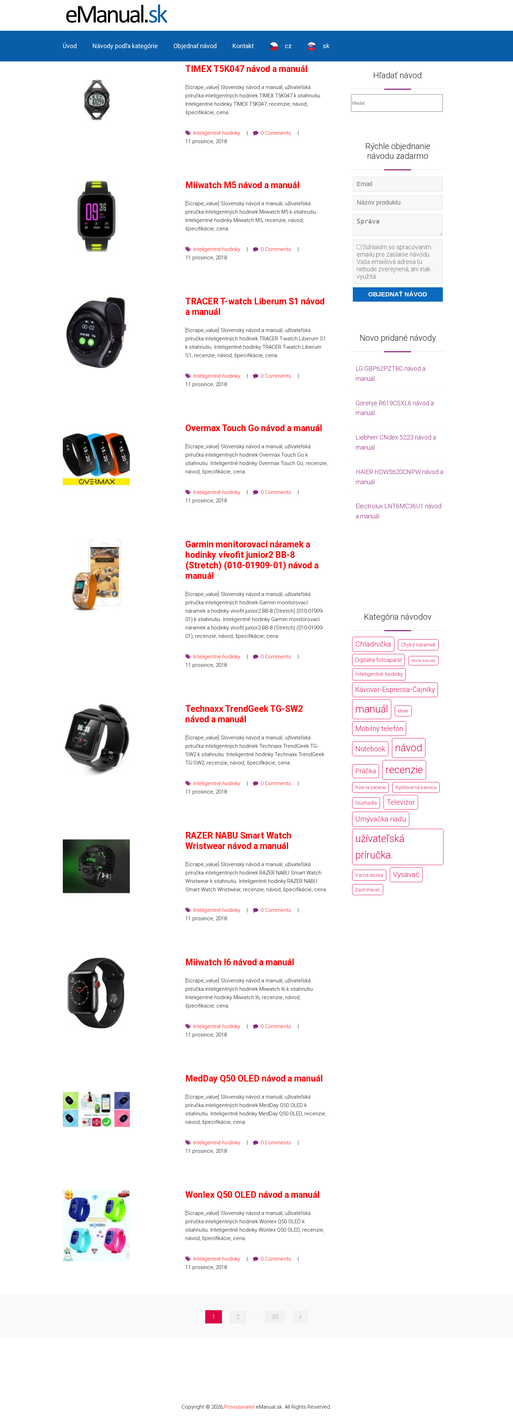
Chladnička (373, 644)
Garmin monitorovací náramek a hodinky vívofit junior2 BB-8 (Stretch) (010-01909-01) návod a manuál (252, 560)
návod (408, 748)
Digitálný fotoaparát (378, 660)
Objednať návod (195, 46)
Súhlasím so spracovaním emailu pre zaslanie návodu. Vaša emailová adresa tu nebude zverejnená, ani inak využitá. (394, 261)
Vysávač (406, 874)
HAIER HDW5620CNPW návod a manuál (399, 477)
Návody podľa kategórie (125, 46)
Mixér (403, 711)
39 (275, 1316)
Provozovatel (239, 1407)
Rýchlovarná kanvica (416, 787)
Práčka (365, 771)
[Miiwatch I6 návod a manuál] (96, 993)
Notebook (370, 749)
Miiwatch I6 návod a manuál (239, 962)
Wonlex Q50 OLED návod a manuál (252, 1195)
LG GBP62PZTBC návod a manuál (390, 373)
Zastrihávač (367, 889)
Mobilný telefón (379, 728)
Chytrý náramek (418, 645)
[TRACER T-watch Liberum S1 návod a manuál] (96, 332)
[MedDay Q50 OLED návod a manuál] (96, 1109)
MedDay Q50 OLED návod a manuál (254, 1078)
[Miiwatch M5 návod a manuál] (96, 216)
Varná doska (369, 875)
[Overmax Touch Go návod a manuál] (96, 459)
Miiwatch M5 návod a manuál (242, 185)
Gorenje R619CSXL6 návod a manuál (395, 408)
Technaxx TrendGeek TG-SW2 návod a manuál (244, 714)
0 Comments (276, 133)
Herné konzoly (423, 660)
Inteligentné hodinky (216, 133)
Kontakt (243, 46)
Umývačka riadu (380, 819)
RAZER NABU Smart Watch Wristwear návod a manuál (238, 841)
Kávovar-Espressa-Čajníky (395, 690)
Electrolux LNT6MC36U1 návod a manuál (398, 511)
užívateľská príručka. (379, 847)
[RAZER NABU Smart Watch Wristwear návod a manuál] (96, 866)
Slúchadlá (366, 803)
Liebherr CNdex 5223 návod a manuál (396, 442)
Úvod (70, 46)
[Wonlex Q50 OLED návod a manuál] (96, 1225)
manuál (371, 709)
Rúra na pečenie (370, 787)
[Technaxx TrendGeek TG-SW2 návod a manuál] (96, 739)
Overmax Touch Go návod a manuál (253, 428)
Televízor (401, 802)
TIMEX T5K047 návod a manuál (246, 69)
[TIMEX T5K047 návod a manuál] (96, 99)
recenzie (404, 770)
